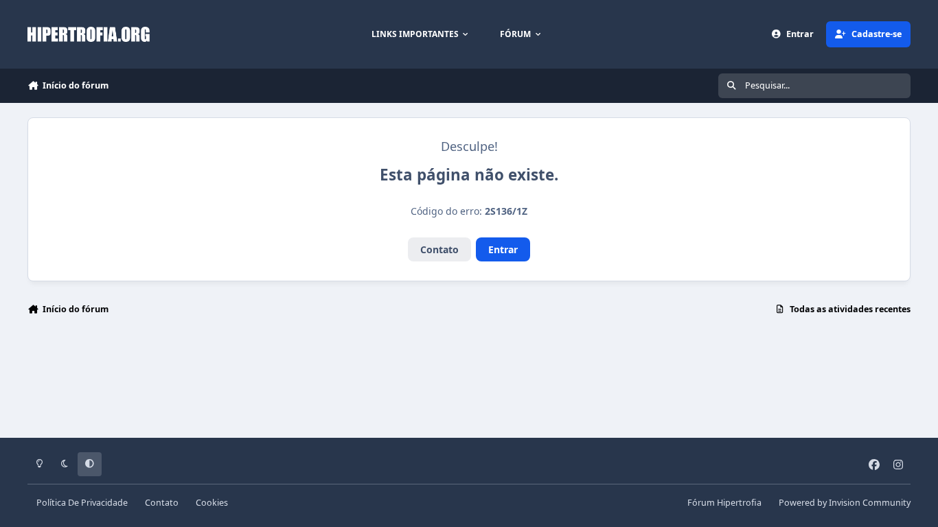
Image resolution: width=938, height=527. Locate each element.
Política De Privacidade (82, 502)
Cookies (212, 502)
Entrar (503, 249)
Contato (439, 249)
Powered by (845, 502)
